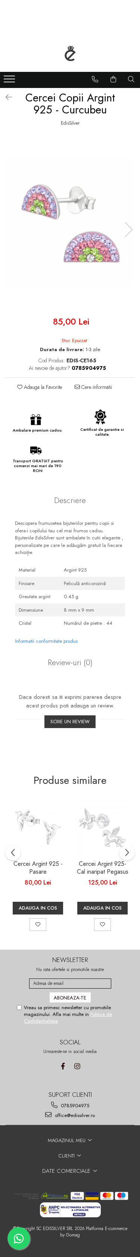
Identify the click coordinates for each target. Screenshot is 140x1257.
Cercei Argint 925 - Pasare (38, 868)
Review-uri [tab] (70, 662)
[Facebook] (62, 1066)
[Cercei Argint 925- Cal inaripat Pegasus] (102, 827)
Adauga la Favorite (42, 387)
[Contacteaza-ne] (95, 79)
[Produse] (10, 81)
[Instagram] (77, 1066)
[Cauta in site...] (131, 79)
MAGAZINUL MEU (67, 1140)
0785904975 (74, 1105)
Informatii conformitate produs (46, 641)
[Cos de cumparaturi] (113, 79)
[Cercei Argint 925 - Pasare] (37, 827)
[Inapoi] (5, 97)
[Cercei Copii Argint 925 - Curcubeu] (70, 222)
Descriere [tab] (70, 500)
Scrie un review (70, 721)
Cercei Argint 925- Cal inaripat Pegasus (102, 868)
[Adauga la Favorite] (37, 924)
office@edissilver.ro (74, 1115)
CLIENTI (67, 1155)
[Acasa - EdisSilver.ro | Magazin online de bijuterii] (70, 54)
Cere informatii (96, 387)
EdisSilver (70, 123)
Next (128, 229)
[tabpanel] (70, 222)
